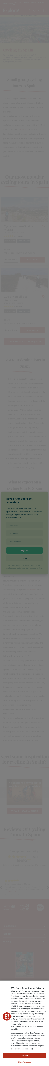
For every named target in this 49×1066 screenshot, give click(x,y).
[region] (24, 1023)
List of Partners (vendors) (22, 1049)
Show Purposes (24, 1062)
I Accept (24, 1055)
